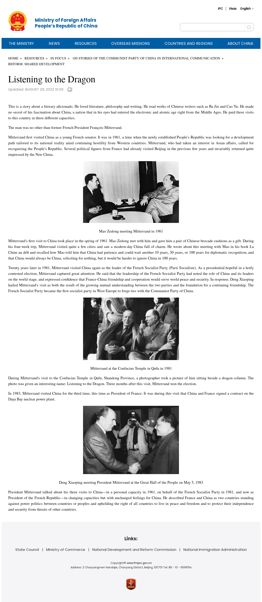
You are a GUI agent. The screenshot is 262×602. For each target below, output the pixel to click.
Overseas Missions (130, 43)
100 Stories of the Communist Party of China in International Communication (146, 58)
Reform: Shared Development (36, 64)
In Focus (58, 58)
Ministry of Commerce (65, 549)
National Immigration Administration (215, 549)
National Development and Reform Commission (134, 549)
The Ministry (21, 43)
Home (13, 58)
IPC (220, 8)
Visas (232, 8)
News (54, 43)
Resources (86, 43)
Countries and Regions (189, 43)
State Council (27, 549)
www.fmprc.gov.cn (139, 563)
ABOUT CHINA (240, 43)
